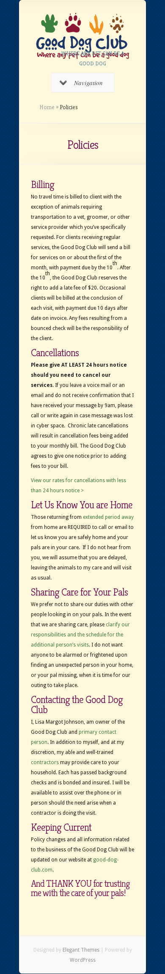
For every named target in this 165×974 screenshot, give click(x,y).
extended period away (108, 517)
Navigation (88, 82)
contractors (45, 762)
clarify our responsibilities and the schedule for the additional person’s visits (80, 635)
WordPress (83, 960)
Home (47, 107)
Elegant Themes (81, 950)
